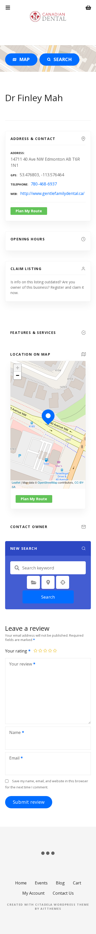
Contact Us (63, 893)
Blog (60, 883)
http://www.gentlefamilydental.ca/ (52, 193)
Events (41, 883)
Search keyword (17, 568)
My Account (33, 893)
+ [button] (17, 368)
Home (21, 883)
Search (48, 597)
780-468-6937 (44, 184)
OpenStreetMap (47, 482)
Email (12, 758)
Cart (77, 883)
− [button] (17, 375)
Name (13, 733)
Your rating (16, 651)
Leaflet (16, 482)
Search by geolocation (63, 582)
